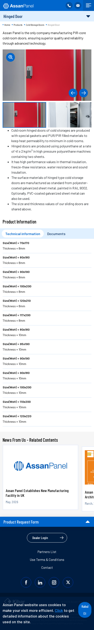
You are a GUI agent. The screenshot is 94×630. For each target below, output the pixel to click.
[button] (73, 93)
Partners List (47, 552)
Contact (47, 567)
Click (59, 610)
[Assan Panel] (18, 5)
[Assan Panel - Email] (77, 5)
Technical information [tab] (22, 234)
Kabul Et (85, 609)
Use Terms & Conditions (47, 560)
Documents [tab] (56, 234)
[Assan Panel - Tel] (69, 5)
